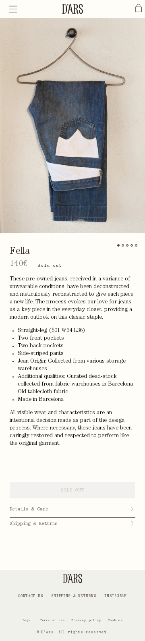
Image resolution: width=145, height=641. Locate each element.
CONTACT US (30, 596)
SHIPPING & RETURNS (73, 596)
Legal (28, 620)
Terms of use (52, 620)
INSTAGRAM (115, 596)
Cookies (115, 620)
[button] (13, 9)
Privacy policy (86, 620)
